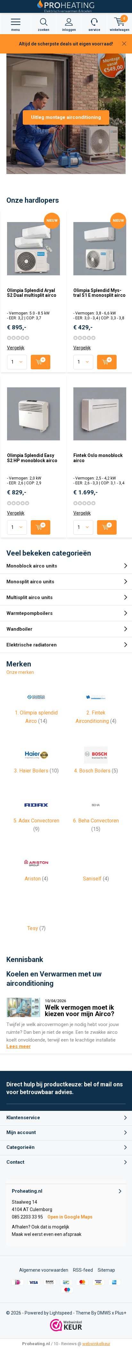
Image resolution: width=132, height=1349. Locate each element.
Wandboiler (19, 629)
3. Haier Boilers (36, 771)
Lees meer (18, 1046)
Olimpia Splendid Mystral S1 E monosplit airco (99, 293)
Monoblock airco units (31, 566)
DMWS (104, 1312)
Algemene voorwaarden (43, 1270)
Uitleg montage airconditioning (66, 117)
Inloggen (69, 30)
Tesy (36, 928)
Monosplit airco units (30, 582)
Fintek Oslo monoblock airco (98, 458)
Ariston (36, 879)
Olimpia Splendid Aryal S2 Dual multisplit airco (31, 293)
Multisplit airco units (29, 597)
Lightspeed (61, 1312)
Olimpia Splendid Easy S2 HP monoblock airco (32, 458)
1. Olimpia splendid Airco (36, 717)
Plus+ (120, 1312)
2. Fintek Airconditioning (96, 717)
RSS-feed (83, 1270)
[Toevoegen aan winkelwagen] (40, 362)
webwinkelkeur (96, 1343)
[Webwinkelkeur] (66, 1325)
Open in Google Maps (70, 1216)
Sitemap (106, 1270)
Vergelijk (15, 347)
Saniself (96, 879)
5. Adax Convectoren (36, 825)
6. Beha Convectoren (96, 825)
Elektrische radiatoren (31, 645)
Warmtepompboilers (29, 613)
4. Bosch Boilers (96, 771)
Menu (15, 30)
